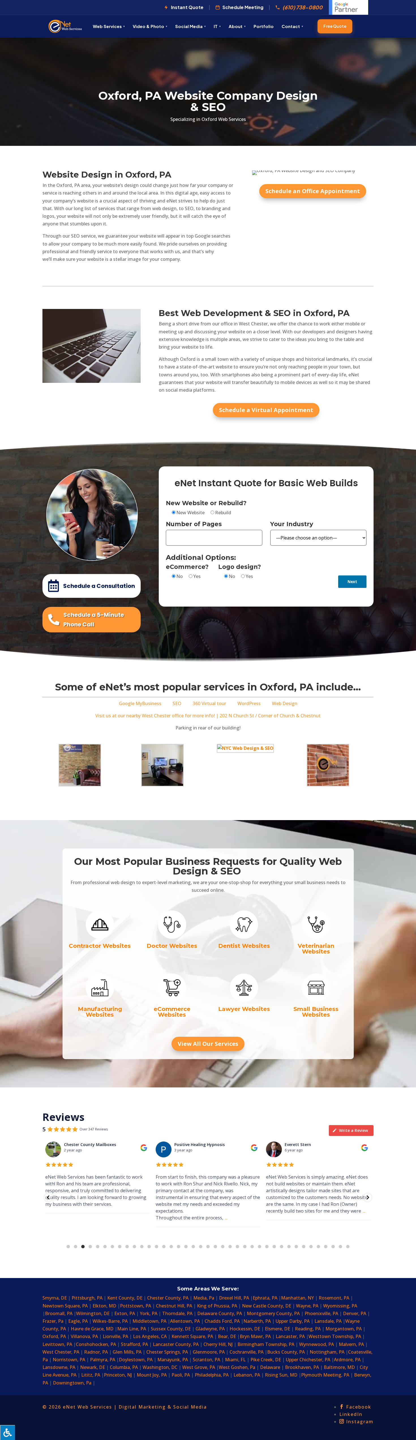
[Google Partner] (348, 7)
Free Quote (334, 26)
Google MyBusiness (140, 703)
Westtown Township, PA (334, 1336)
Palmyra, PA (103, 1359)
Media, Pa (203, 1298)
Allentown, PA (185, 1321)
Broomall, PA (59, 1313)
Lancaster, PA (291, 1336)
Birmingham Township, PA (265, 1344)
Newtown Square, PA (65, 1306)
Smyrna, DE (55, 1298)
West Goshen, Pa (237, 1367)
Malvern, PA (351, 1344)
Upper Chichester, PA (308, 1359)
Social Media (189, 26)
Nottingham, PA (328, 1352)
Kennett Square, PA (192, 1336)
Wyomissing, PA (340, 1306)
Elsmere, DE (278, 1329)
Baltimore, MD (339, 1367)
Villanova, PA (84, 1336)
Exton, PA (124, 1313)
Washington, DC (161, 1367)
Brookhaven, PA (302, 1367)
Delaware (270, 1367)
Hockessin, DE (245, 1329)
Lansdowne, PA (59, 1367)
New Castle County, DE (266, 1306)
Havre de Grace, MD (93, 1329)
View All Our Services (208, 1044)
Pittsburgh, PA (88, 1298)
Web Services (107, 26)
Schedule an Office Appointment (312, 191)
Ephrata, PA (265, 1298)
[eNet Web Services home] (65, 26)
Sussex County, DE (171, 1329)
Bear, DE (227, 1336)
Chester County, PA (167, 1298)
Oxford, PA (54, 1336)
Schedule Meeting (242, 7)
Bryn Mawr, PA (255, 1336)
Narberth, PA (257, 1321)
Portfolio (264, 26)
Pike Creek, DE (266, 1359)
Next (352, 581)
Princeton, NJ (118, 1375)
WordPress (249, 703)
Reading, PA (308, 1329)
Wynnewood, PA (316, 1344)
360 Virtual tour (209, 703)
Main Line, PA (131, 1329)
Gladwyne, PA (210, 1329)
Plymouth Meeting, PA (325, 1375)
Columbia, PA (124, 1367)
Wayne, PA (307, 1306)
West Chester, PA (60, 1352)
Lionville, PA (115, 1336)
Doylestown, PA (136, 1359)
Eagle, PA (78, 1321)
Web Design (284, 703)
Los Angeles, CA (150, 1336)
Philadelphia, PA (212, 1375)
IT (216, 26)
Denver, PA (355, 1313)
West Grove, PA (199, 1367)
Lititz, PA (91, 1375)
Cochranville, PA (247, 1352)
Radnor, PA (96, 1352)
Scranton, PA (207, 1359)
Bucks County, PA (286, 1352)
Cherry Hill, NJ (218, 1344)
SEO (177, 703)
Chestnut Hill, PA (174, 1306)
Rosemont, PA (334, 1298)
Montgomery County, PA (273, 1313)
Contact (291, 26)
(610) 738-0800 (302, 7)
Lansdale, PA (328, 1321)
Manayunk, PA (172, 1359)
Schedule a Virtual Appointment (266, 410)
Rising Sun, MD (282, 1375)
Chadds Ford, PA (223, 1321)
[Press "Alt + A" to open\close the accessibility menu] (7, 1432)
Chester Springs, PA (167, 1352)
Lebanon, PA (247, 1375)
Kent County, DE (125, 1298)
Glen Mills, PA (127, 1352)
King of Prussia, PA (217, 1306)
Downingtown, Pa (72, 1383)
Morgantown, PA (343, 1329)
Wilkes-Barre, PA (111, 1321)
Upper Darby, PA (293, 1321)
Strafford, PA (134, 1344)
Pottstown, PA (135, 1306)
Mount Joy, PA (152, 1375)
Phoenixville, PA (321, 1313)
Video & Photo (148, 26)
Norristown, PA (69, 1359)
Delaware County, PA (219, 1313)
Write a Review (353, 1130)
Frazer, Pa (52, 1321)
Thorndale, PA (177, 1313)
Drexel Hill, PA (234, 1298)
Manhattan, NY (298, 1298)
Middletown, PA (150, 1321)
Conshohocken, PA (96, 1344)
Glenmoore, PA (209, 1352)
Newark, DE (92, 1367)
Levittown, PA (57, 1344)
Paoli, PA (180, 1375)
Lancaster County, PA (176, 1344)
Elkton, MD (105, 1306)
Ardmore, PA (347, 1359)
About (236, 26)
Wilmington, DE (93, 1313)
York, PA (149, 1313)
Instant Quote (187, 7)
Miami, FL (236, 1359)
